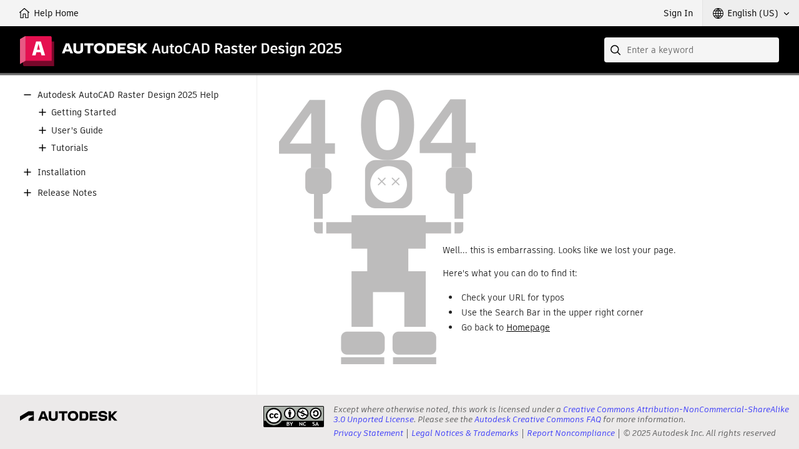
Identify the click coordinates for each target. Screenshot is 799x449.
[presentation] (293, 416)
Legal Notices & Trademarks (465, 433)
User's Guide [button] (77, 130)
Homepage (528, 327)
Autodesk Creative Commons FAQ (537, 419)
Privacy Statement (368, 433)
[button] (751, 13)
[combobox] (691, 49)
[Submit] (616, 49)
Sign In (678, 13)
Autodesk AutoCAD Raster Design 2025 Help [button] (127, 95)
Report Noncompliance (571, 433)
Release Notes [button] (67, 193)
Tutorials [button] (69, 148)
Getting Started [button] (83, 112)
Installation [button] (61, 172)
